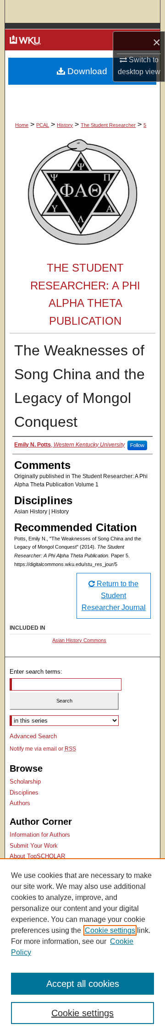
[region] (82, 946)
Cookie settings (110, 930)
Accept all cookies (82, 984)
